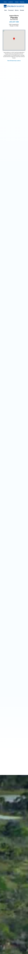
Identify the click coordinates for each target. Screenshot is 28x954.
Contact (16, 1)
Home (5, 1)
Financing (22, 1)
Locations (11, 1)
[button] (14, 39)
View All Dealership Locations (14, 60)
